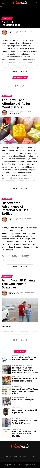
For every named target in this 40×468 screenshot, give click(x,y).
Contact (17, 456)
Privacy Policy (29, 456)
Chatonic (8, 456)
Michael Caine (14, 33)
